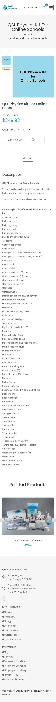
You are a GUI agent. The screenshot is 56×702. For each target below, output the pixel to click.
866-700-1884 (23, 585)
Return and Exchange (15, 665)
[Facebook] (4, 598)
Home (26, 34)
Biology (7, 621)
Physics (8, 612)
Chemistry (9, 616)
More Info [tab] (28, 158)
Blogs (6, 652)
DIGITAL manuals (12, 639)
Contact (8, 656)
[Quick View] (20, 520)
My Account (34, 7)
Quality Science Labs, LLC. (29, 690)
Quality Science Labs (14, 569)
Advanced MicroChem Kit (28, 540)
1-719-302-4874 (28, 588)
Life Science (10, 625)
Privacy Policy (11, 674)
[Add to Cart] (28, 520)
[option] (28, 518)
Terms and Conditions (15, 661)
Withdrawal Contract (15, 679)
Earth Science (11, 630)
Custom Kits (10, 634)
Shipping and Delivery (15, 670)
